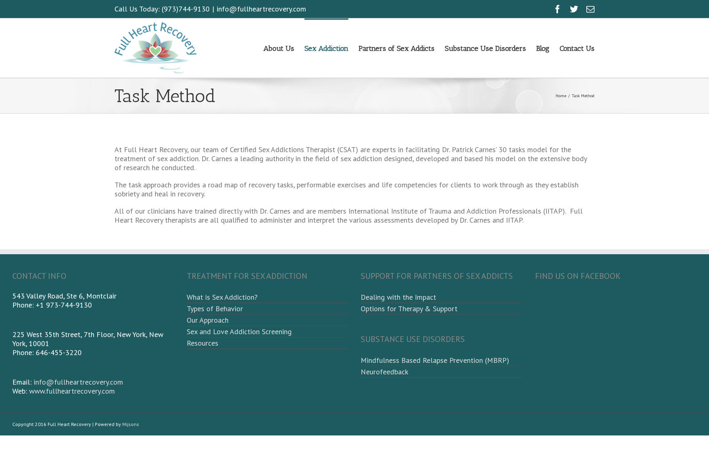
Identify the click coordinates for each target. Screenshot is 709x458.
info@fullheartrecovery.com (261, 9)
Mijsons (130, 424)
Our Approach (208, 320)
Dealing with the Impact (398, 297)
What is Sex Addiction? (222, 297)
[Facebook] (557, 9)
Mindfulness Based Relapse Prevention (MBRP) (435, 360)
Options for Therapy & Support (409, 308)
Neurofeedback (384, 371)
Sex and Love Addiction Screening (239, 331)
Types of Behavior (215, 308)
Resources (202, 343)
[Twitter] (574, 9)
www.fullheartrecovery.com (72, 391)
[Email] (590, 9)
